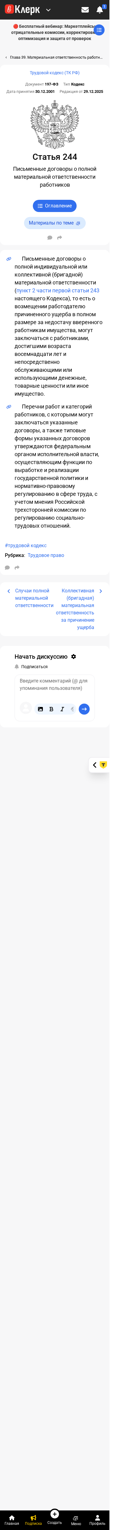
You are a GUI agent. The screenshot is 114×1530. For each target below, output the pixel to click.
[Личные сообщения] (85, 10)
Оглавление (58, 206)
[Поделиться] (59, 237)
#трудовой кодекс (26, 545)
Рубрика (14, 555)
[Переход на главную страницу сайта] (22, 9)
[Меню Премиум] (48, 10)
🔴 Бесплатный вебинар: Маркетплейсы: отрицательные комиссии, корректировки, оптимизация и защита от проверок (54, 32)
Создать (54, 1523)
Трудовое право (46, 555)
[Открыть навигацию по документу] (99, 29)
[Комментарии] (49, 237)
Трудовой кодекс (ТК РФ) (55, 72)
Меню (76, 1524)
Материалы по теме (51, 223)
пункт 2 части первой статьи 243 (57, 290)
